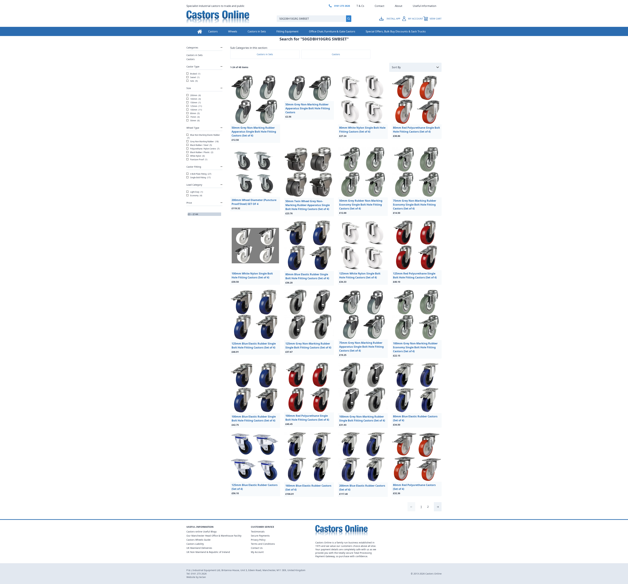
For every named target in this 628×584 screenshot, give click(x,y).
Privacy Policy (258, 539)
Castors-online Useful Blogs (201, 531)
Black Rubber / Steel (201, 145)
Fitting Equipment (287, 31)
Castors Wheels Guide (198, 539)
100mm (196, 109)
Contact (379, 6)
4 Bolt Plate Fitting (200, 174)
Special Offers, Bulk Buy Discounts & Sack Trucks (396, 31)
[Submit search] (348, 18)
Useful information (424, 6)
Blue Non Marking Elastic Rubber (203, 136)
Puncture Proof (198, 159)
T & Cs (360, 6)
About (398, 6)
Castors (213, 31)
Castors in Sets (257, 31)
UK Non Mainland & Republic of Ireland (208, 552)
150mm (195, 102)
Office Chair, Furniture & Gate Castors (332, 31)
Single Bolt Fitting (200, 177)
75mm (195, 117)
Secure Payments (260, 535)
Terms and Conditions (263, 543)
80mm (195, 113)
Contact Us (257, 547)
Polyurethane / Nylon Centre (204, 148)
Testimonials (258, 531)
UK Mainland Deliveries (199, 547)
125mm (196, 106)
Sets (194, 81)
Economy (196, 195)
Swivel (195, 77)
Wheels (232, 31)
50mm (195, 120)
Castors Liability (195, 543)
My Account (257, 552)
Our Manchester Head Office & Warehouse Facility (213, 535)
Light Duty (196, 192)
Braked (195, 73)
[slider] (187, 215)
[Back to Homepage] (228, 18)
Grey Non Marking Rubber (204, 141)
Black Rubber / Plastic (201, 152)
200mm (195, 95)
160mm (195, 99)
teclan (202, 577)
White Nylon (197, 156)
